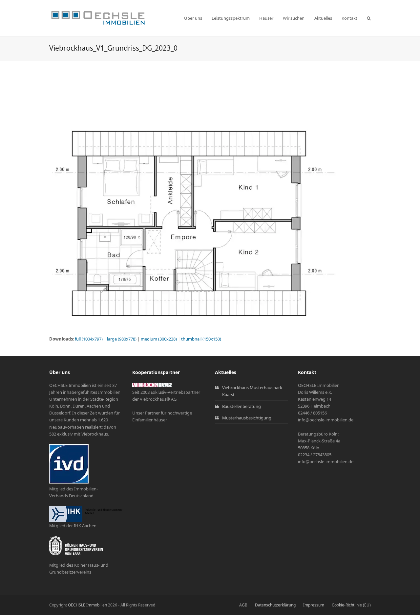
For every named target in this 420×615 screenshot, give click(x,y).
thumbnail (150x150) (201, 339)
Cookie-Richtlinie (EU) (351, 605)
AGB (243, 605)
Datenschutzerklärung (275, 605)
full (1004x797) (89, 339)
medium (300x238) (159, 339)
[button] (369, 18)
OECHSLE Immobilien (87, 605)
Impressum (313, 605)
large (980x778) (121, 339)
